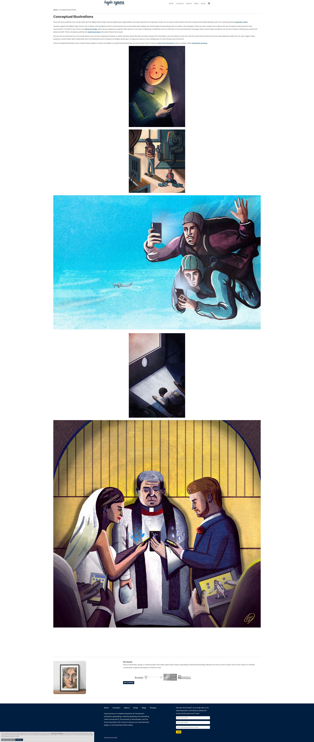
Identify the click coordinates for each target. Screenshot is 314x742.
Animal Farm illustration (165, 43)
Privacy (153, 708)
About (189, 3)
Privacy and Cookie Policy (57, 733)
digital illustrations (94, 32)
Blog (196, 3)
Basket (209, 3)
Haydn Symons (114, 3)
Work (171, 3)
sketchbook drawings (199, 43)
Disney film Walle (91, 29)
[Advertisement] (157, 642)
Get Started (128, 683)
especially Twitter (241, 22)
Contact (180, 3)
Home (55, 10)
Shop (203, 3)
